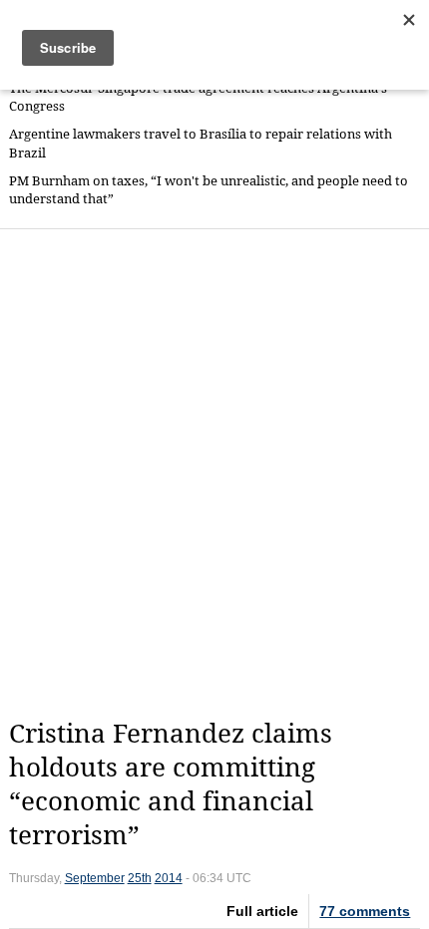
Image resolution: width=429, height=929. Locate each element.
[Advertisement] (214, 473)
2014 (169, 878)
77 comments (364, 911)
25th (140, 878)
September (95, 878)
